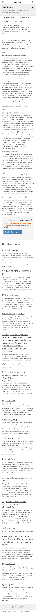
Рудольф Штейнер (11, 250)
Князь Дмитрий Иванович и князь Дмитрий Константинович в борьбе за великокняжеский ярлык (17, 540)
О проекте (13, 607)
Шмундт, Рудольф (11, 438)
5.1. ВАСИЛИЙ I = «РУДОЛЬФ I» (11, 612)
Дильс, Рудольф (9, 419)
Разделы (21, 607)
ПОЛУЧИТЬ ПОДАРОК (12, 232)
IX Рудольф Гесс (10, 294)
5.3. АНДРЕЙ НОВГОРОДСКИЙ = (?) (26, 612)
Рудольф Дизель (10, 459)
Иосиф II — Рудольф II (13, 313)
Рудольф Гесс (8, 400)
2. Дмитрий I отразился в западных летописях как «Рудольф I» (14, 375)
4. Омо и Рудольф (10, 528)
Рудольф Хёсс (9, 584)
